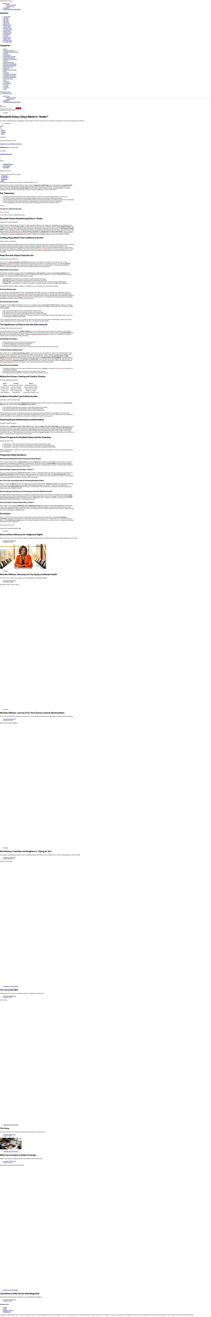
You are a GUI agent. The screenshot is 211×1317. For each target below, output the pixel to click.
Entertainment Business (9, 56)
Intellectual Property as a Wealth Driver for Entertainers (11, 144)
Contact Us (10, 6)
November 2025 (7, 30)
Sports (5, 71)
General (5, 61)
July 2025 (5, 36)
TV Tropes (6, 87)
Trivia (4, 80)
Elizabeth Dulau (8, 164)
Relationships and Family (9, 69)
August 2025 (6, 34)
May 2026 (6, 21)
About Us (6, 3)
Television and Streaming (12, 9)
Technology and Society (9, 75)
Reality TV (6, 68)
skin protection (61, 368)
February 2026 (7, 25)
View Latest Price (4, 212)
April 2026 (6, 22)
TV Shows (6, 84)
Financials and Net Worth (10, 59)
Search (18, 108)
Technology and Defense (9, 74)
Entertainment (7, 55)
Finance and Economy (9, 58)
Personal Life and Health (9, 65)
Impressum (6, 1312)
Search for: (3, 106)
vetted (13, 283)
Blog (5, 1309)
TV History (6, 81)
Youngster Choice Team (6, 154)
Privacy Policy (8, 1310)
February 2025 (7, 37)
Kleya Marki (6, 166)
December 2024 (7, 40)
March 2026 (6, 24)
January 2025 (6, 39)
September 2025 (7, 33)
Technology (6, 72)
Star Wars (6, 167)
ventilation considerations (33, 315)
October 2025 (6, 31)
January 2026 (6, 27)
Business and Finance (9, 50)
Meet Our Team (11, 5)
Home (5, 1307)
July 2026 (5, 18)
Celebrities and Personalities (10, 52)
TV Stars (5, 86)
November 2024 (7, 42)
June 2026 (6, 19)
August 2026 (6, 16)
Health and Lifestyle (8, 62)
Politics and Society (8, 67)
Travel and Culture (8, 78)
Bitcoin (5, 49)
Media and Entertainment (9, 64)
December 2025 (7, 28)
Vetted (5, 89)
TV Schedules (7, 83)
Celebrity (6, 8)
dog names (20, 346)
